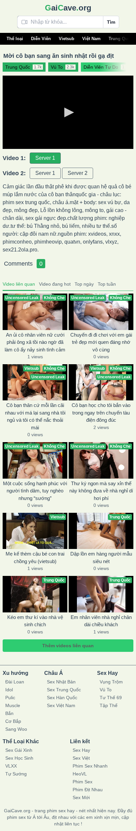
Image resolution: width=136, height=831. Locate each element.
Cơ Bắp (13, 721)
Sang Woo (16, 729)
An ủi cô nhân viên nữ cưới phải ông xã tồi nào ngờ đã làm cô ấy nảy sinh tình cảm (35, 342)
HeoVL (80, 773)
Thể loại (15, 38)
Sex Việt (81, 758)
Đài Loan (14, 681)
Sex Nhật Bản (61, 681)
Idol (9, 689)
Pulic (10, 697)
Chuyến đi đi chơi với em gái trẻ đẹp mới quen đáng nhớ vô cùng (101, 342)
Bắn (9, 713)
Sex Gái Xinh (18, 750)
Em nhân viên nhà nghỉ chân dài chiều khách (101, 621)
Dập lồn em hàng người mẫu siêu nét (101, 557)
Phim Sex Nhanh (90, 766)
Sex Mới (81, 797)
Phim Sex (82, 781)
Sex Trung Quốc (64, 689)
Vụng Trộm (111, 681)
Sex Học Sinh (19, 758)
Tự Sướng (16, 773)
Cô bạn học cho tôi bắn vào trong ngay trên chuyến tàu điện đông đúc (101, 412)
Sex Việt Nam (61, 705)
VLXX (11, 766)
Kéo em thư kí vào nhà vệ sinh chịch (35, 621)
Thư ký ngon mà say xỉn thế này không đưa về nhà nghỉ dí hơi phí (101, 491)
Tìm (111, 22)
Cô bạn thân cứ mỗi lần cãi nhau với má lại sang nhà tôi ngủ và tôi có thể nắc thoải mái (35, 416)
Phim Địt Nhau (88, 789)
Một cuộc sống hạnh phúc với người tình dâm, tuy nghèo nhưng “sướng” (35, 491)
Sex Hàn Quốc (62, 697)
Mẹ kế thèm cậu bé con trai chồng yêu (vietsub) (35, 557)
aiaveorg (68, 7)
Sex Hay (81, 750)
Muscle (12, 705)
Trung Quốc (121, 38)
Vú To (106, 689)
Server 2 (77, 173)
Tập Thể (109, 705)
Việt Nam (91, 38)
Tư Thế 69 (111, 697)
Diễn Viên (41, 38)
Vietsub (66, 38)
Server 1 (45, 158)
